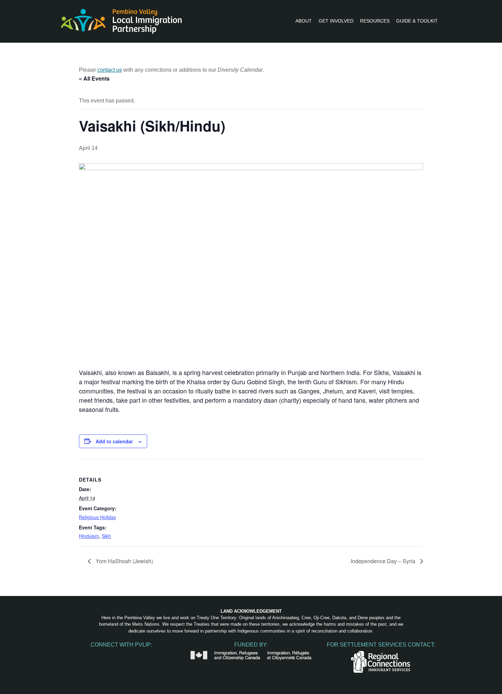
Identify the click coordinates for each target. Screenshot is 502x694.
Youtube (121, 654)
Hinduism (89, 535)
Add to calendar (114, 441)
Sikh (106, 535)
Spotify (135, 654)
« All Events (94, 78)
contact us (109, 70)
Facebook (92, 654)
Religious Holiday (97, 517)
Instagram (106, 654)
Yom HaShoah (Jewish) (123, 561)
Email (149, 654)
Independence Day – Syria (384, 561)
